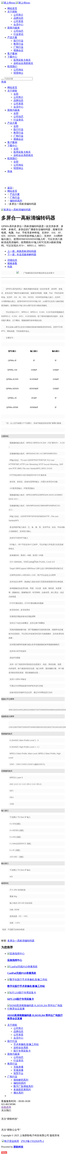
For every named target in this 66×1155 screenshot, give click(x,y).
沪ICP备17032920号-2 (32, 1141)
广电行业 (18, 47)
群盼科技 (18, 1146)
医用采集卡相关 (22, 60)
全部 (16, 94)
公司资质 (18, 21)
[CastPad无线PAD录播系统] (22, 966)
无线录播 (18, 1067)
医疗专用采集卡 (22, 1050)
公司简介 (18, 15)
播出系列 (18, 1092)
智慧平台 (18, 1073)
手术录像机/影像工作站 (26, 1044)
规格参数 (12, 263)
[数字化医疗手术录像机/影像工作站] (27, 979)
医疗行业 (18, 40)
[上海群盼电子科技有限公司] (15, 2)
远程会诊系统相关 (23, 63)
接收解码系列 (21, 1080)
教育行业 (18, 44)
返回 (9, 187)
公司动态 (18, 31)
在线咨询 (6, 1107)
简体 (3, 81)
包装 (9, 266)
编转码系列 (16, 200)
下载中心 (12, 56)
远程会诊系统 (21, 1047)
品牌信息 (18, 18)
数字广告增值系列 (23, 1086)
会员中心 (18, 24)
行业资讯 (18, 34)
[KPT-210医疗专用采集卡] (21, 992)
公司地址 (18, 69)
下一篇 (21, 254)
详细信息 (12, 260)
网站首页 (12, 8)
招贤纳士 (18, 73)
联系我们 (12, 66)
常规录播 (18, 1070)
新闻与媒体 (13, 27)
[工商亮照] (10, 1141)
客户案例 (12, 53)
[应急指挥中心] (16, 953)
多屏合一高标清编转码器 (20, 940)
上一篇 (21, 251)
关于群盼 (12, 11)
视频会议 (18, 50)
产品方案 (12, 37)
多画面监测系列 (22, 1089)
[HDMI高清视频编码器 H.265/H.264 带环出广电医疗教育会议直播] (36, 1008)
